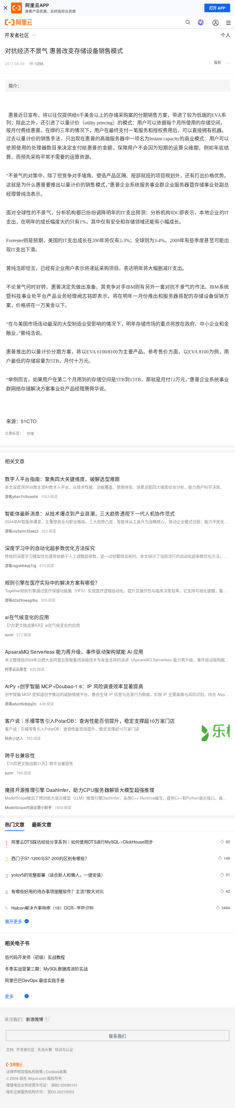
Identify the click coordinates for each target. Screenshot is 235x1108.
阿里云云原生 (16, 669)
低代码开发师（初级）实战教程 (35, 957)
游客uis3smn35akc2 (22, 531)
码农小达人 (14, 738)
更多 (9, 996)
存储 (30, 433)
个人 (225, 35)
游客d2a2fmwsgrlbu (21, 600)
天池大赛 (44, 1049)
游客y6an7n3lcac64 (21, 496)
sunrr (9, 634)
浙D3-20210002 (60, 1091)
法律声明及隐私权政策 (24, 1071)
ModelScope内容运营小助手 (28, 807)
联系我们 (117, 1036)
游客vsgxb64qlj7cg (20, 565)
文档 (9, 1049)
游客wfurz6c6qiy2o (20, 703)
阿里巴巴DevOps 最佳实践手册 (35, 980)
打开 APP (217, 8)
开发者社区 (25, 1049)
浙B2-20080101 (64, 1085)
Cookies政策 (56, 1071)
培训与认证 (64, 1049)
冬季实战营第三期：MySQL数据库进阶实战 (46, 969)
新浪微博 (34, 1019)
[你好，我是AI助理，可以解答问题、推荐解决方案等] (200, 22)
